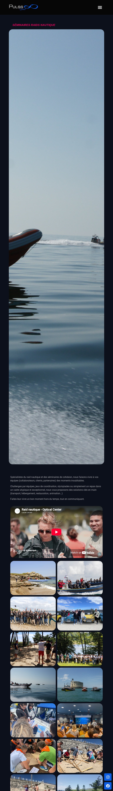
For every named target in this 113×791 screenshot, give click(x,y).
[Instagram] (108, 777)
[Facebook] (108, 786)
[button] (100, 7)
